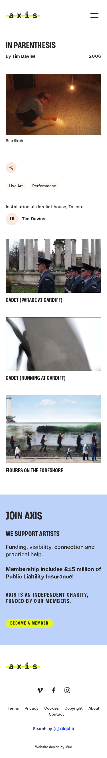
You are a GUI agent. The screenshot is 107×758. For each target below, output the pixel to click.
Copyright (73, 708)
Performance (44, 186)
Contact (56, 714)
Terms (13, 708)
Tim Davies (24, 56)
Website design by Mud (53, 747)
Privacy (32, 708)
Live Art (16, 186)
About (94, 708)
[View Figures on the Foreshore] (53, 436)
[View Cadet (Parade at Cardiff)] (53, 272)
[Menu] (94, 15)
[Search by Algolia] (53, 729)
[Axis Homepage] (23, 14)
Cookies (51, 708)
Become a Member (29, 623)
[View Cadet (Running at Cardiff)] (53, 350)
